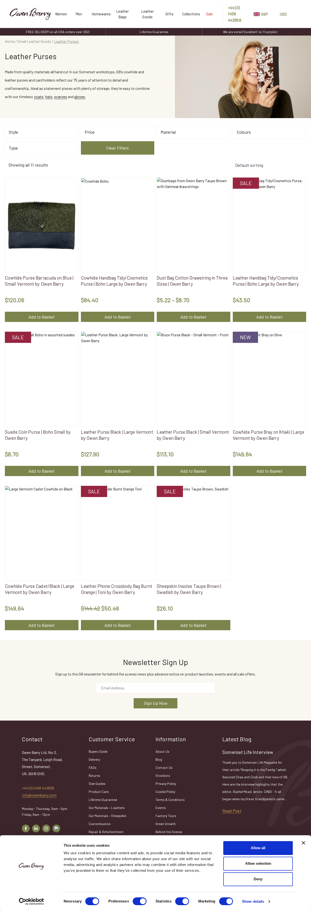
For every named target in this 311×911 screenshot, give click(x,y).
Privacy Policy (166, 783)
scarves (60, 96)
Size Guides (97, 783)
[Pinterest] (56, 828)
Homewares (99, 14)
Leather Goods (147, 14)
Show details (253, 901)
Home (10, 41)
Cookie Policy (165, 791)
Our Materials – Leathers (107, 808)
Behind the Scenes (169, 832)
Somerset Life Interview (247, 752)
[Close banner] (303, 843)
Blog (159, 759)
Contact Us (164, 767)
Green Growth (166, 824)
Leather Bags (122, 14)
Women (60, 14)
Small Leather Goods (34, 41)
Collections (189, 14)
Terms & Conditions (170, 800)
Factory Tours (166, 816)
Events (161, 808)
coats (38, 96)
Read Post (231, 810)
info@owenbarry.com (39, 795)
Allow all (258, 848)
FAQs (92, 767)
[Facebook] (26, 828)
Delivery (94, 759)
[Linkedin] (36, 828)
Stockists (163, 775)
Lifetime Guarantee (154, 32)
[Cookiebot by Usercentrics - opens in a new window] (31, 901)
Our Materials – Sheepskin (107, 816)
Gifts (169, 14)
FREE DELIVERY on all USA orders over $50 (57, 32)
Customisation (100, 824)
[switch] (140, 901)
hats (48, 96)
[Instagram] (46, 828)
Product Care (99, 791)
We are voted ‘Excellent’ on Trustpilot (250, 32)
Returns (94, 775)
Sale (209, 14)
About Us (162, 751)
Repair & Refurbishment (106, 832)
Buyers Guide (98, 751)
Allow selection (258, 863)
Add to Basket (41, 316)
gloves (79, 96)
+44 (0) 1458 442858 (234, 13)
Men (79, 14)
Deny (258, 879)
